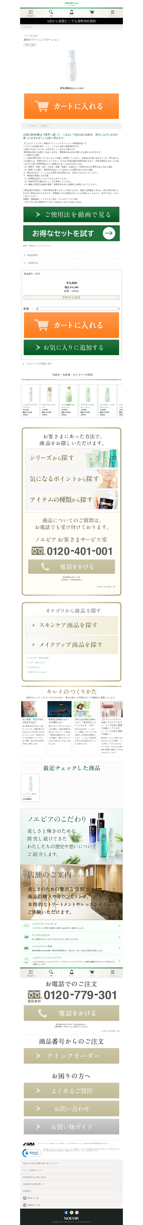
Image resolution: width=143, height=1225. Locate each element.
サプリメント (35, 667)
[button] (32, 1153)
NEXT (23, 788)
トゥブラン (28, 27)
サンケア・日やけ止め (39, 658)
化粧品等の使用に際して (33, 1184)
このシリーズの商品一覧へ (39, 363)
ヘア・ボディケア (37, 662)
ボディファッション (38, 672)
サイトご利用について (32, 1170)
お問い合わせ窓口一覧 (106, 587)
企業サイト (33, 1205)
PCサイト (32, 1198)
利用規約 (27, 1191)
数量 (26, 308)
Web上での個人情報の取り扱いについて (40, 1163)
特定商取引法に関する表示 (34, 1177)
